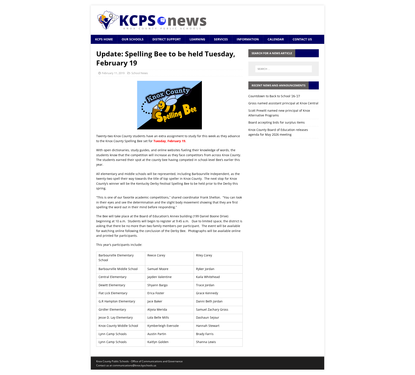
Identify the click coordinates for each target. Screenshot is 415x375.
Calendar (276, 39)
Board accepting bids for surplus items (276, 122)
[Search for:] (283, 69)
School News (139, 73)
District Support (166, 39)
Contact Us (302, 39)
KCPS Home (104, 39)
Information (248, 39)
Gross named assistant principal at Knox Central (283, 103)
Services (221, 39)
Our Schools (133, 39)
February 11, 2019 (113, 73)
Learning (197, 39)
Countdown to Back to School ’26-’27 (274, 96)
